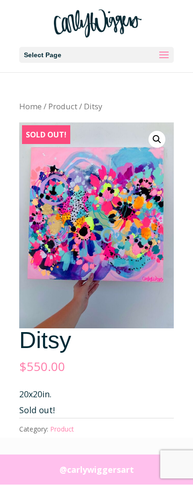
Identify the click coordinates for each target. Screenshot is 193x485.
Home (30, 106)
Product (62, 106)
